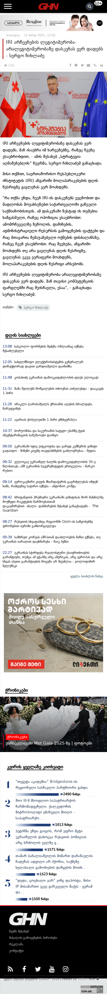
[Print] (101, 65)
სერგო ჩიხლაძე (35, 308)
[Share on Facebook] (70, 65)
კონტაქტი (16, 951)
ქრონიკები (16, 690)
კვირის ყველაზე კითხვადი (35, 767)
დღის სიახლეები (23, 335)
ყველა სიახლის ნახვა (86, 576)
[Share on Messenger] (76, 65)
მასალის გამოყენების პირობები (33, 938)
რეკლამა (16, 944)
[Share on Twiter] (82, 65)
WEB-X (83, 979)
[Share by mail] (88, 65)
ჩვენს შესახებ (19, 931)
